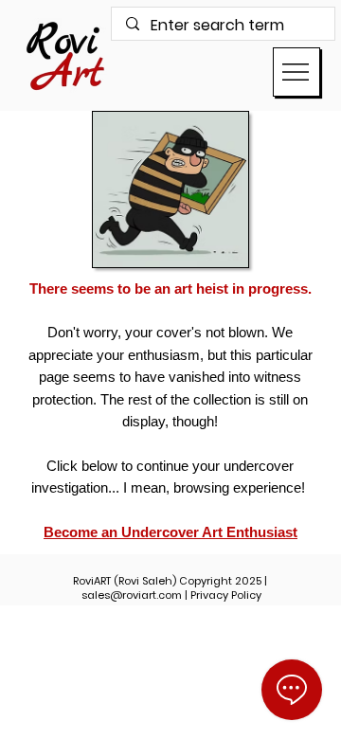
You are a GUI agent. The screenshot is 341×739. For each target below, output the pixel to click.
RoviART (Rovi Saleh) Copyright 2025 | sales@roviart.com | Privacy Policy (170, 588)
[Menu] (296, 72)
